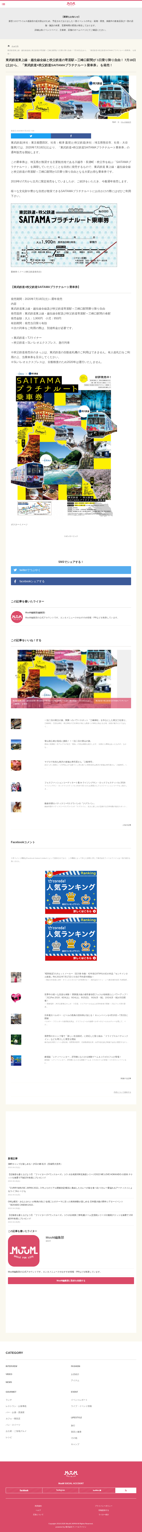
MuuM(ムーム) (71, 1474)
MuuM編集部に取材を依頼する (71, 1280)
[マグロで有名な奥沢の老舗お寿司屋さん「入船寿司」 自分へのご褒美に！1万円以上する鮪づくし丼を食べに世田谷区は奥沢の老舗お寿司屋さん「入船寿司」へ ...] (16, 770)
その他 (74, 1438)
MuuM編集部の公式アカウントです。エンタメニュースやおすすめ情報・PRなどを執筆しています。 (55, 1272)
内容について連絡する (122, 1092)
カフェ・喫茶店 (13, 1418)
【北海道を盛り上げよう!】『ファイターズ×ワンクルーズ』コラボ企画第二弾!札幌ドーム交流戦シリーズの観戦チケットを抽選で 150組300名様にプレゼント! (70, 1218)
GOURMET (11, 1392)
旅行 (73, 1425)
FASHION (75, 1366)
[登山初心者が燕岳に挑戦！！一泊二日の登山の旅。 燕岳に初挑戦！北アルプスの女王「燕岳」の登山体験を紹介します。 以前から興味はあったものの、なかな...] (16, 749)
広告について (38, 1515)
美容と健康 (76, 1432)
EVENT (74, 1392)
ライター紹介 (104, 1515)
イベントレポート (79, 1400)
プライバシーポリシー (103, 1506)
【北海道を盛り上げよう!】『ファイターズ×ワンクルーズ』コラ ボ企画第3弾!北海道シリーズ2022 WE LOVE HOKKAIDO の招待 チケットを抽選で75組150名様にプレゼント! (70, 1177)
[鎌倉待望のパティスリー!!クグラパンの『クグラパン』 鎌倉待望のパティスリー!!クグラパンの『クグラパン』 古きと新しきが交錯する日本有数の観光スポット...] (16, 812)
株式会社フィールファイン (75, 1527)
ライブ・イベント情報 (81, 1406)
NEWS (9, 1382)
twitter (97, 1490)
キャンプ (75, 1444)
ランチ (9, 1400)
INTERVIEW (11, 1366)
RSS (125, 1490)
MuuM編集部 (126, 122)
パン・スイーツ (13, 1425)
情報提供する (104, 1510)
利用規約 (38, 1506)
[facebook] (71, 136)
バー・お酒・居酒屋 (15, 1412)
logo (71, 3)
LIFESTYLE (76, 1417)
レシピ (9, 1437)
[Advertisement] (71, 544)
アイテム (75, 1380)
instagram (60, 1490)
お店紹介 (75, 1374)
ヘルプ (38, 1510)
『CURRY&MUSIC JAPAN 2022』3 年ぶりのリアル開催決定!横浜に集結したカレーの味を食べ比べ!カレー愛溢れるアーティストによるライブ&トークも (70, 1191)
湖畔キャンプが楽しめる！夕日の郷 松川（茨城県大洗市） (35, 1165)
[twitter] (31, 136)
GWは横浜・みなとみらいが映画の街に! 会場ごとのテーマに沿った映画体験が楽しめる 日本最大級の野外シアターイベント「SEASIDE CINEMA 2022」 (65, 1204)
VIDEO (9, 1374)
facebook (24, 1490)
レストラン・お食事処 (16, 1406)
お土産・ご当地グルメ (16, 1431)
